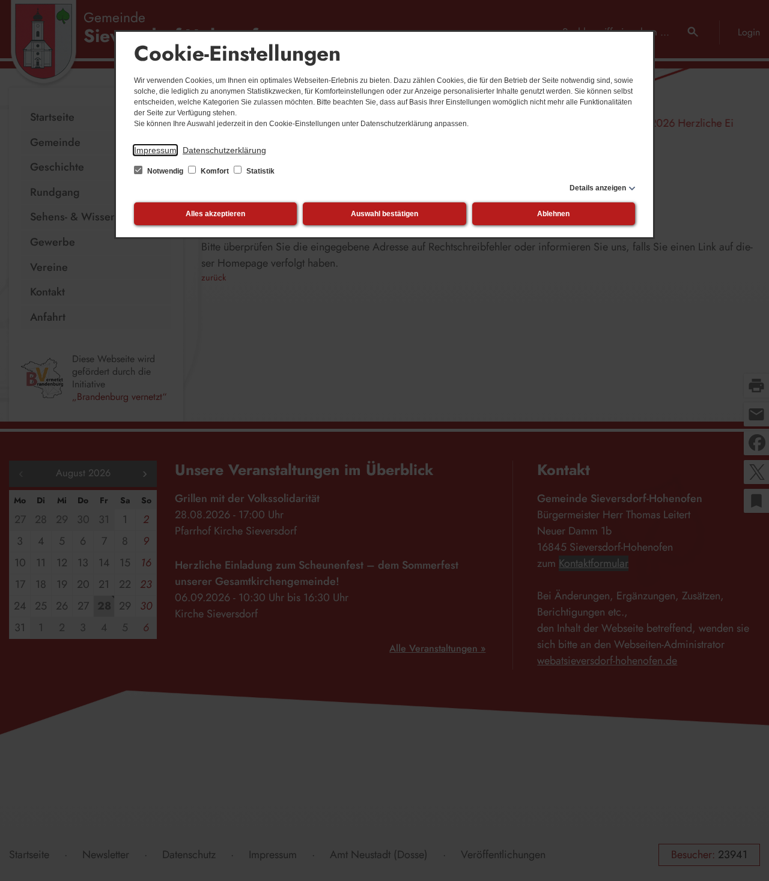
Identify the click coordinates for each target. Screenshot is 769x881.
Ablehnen (553, 214)
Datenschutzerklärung (224, 150)
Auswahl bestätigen (384, 214)
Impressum (155, 150)
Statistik (260, 171)
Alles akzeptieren (215, 214)
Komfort (215, 171)
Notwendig (165, 171)
